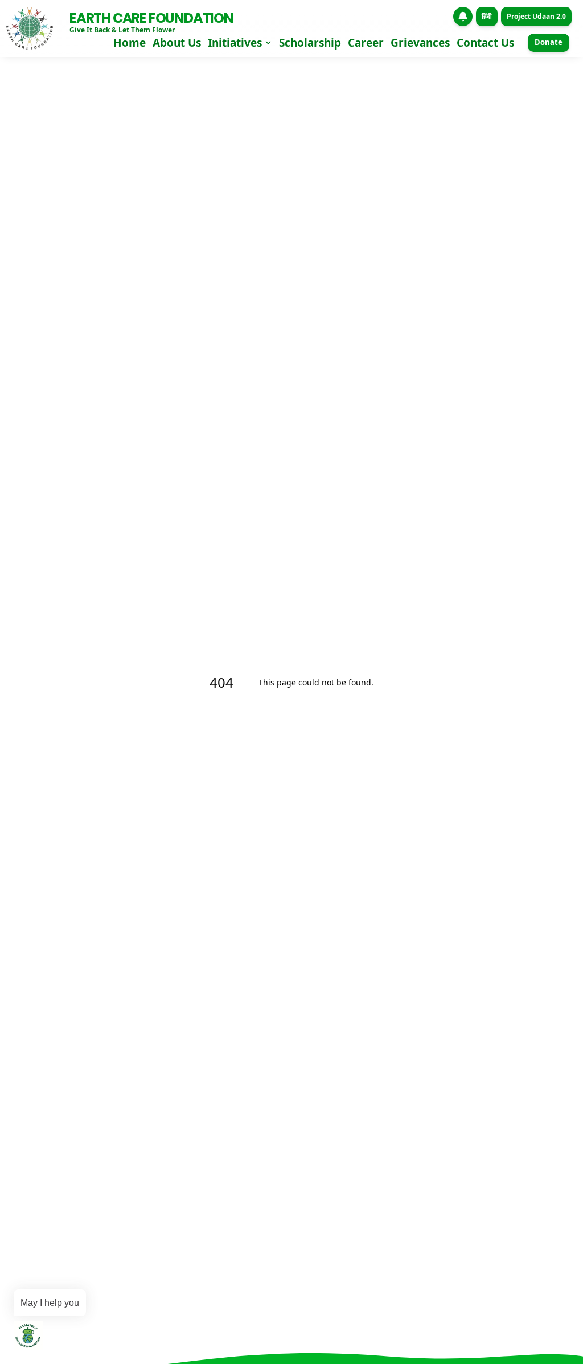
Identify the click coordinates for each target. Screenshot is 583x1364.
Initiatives (235, 42)
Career (366, 42)
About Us (177, 42)
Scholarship (310, 42)
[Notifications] (463, 16)
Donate (549, 42)
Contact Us (485, 42)
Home (129, 42)
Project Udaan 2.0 (536, 16)
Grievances (420, 42)
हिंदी (487, 16)
